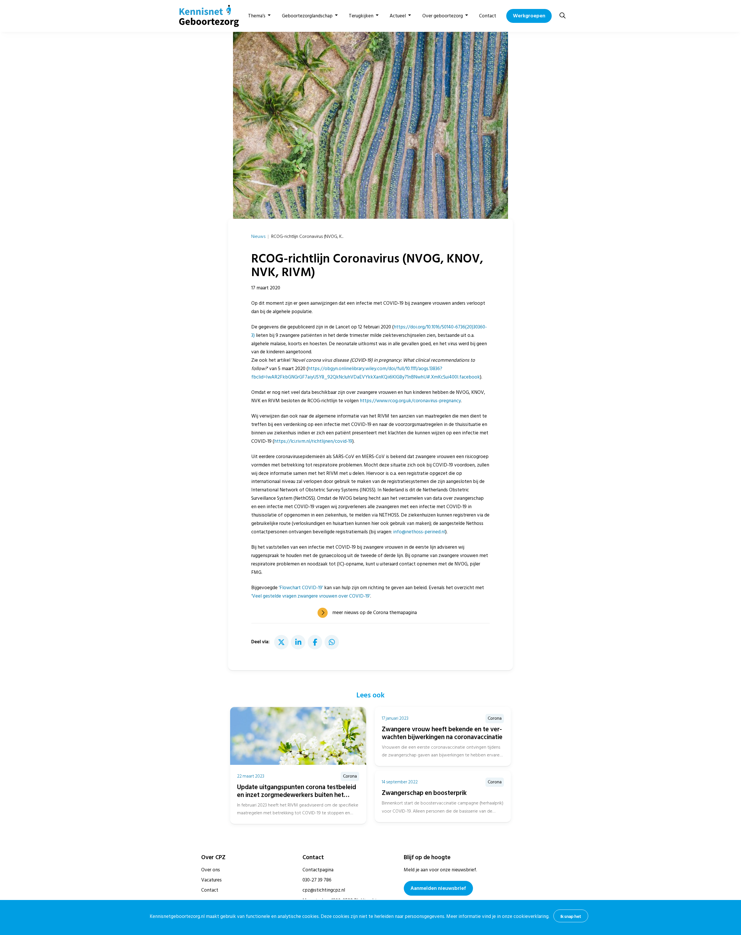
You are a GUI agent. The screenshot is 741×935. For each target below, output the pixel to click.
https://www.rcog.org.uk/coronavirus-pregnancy (410, 401)
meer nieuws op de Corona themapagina (374, 613)
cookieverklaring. (531, 916)
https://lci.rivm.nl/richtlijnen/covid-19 (313, 441)
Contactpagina (317, 870)
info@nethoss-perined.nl (419, 532)
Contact (487, 16)
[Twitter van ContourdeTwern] (281, 642)
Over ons (210, 870)
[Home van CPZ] (205, 16)
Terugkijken (361, 16)
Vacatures (211, 880)
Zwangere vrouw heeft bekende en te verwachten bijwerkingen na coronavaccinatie (442, 733)
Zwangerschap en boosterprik (424, 793)
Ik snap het (570, 916)
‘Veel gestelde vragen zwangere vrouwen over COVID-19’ (310, 596)
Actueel (398, 16)
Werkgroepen (529, 16)
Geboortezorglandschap (307, 16)
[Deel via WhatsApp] (331, 642)
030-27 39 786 (316, 880)
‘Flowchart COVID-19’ (301, 588)
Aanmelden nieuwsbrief (438, 888)
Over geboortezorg (442, 16)
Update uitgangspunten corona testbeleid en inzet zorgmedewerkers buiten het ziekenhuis (296, 795)
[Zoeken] (562, 16)
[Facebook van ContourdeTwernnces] (315, 642)
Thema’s (256, 16)
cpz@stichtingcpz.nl (323, 890)
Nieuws (258, 236)
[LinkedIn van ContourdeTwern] (298, 642)
